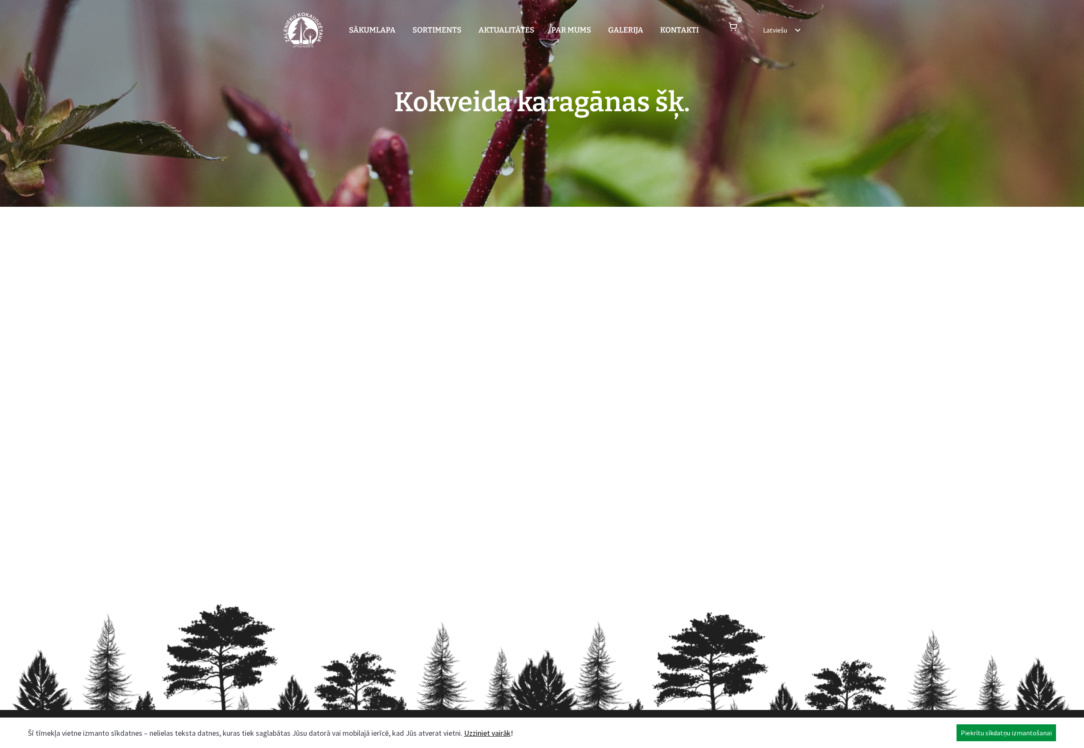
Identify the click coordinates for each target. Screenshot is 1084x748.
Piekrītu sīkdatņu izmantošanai (1006, 733)
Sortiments (437, 30)
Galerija (625, 30)
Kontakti (679, 30)
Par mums (571, 30)
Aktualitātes (506, 30)
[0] (733, 30)
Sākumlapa (372, 30)
